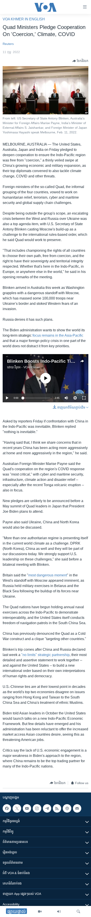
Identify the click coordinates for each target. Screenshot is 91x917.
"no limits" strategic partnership (45, 655)
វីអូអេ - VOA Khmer (27, 367)
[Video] (39, 911)
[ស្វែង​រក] (78, 911)
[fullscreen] (84, 397)
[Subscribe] (77, 808)
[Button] (80, 61)
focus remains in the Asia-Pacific (57, 335)
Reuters (8, 44)
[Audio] (59, 911)
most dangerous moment (47, 575)
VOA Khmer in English (24, 19)
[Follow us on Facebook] (7, 808)
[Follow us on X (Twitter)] (17, 808)
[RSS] (57, 808)
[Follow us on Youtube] (27, 808)
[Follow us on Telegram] (47, 808)
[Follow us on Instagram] (37, 808)
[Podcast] (67, 808)
